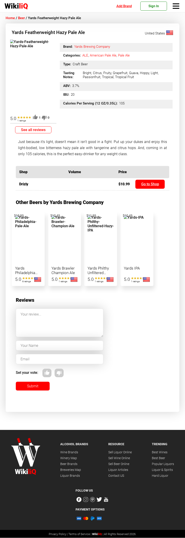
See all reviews (33, 130)
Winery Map (68, 458)
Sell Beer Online (118, 464)
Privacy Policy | (58, 534)
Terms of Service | (80, 534)
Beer (21, 18)
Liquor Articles (118, 470)
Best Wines (159, 452)
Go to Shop (150, 184)
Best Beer (158, 458)
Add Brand (124, 6)
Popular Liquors (163, 464)
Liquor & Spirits (162, 470)
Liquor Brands (70, 475)
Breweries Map (70, 470)
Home (10, 18)
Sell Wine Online (119, 458)
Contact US (116, 475)
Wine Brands (69, 452)
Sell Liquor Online (120, 452)
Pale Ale (124, 55)
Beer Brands (68, 464)
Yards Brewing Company (92, 47)
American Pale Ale (103, 55)
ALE (85, 55)
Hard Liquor (160, 475)
